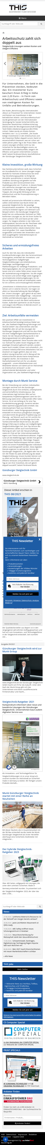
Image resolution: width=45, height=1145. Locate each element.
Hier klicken (25, 587)
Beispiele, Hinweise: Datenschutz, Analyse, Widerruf (22, 601)
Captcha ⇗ (32, 589)
